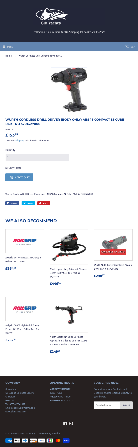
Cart (132, 46)
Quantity (10, 150)
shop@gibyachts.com (23, 407)
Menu (10, 46)
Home (8, 55)
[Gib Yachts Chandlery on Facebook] (65, 424)
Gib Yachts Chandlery (24, 433)
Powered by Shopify (49, 433)
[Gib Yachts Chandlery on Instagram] (71, 424)
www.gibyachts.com (15, 411)
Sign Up (126, 405)
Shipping (19, 140)
